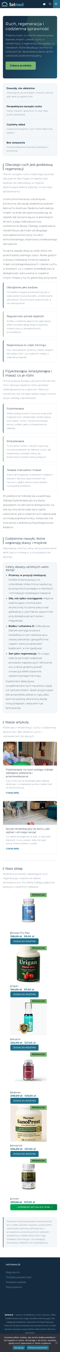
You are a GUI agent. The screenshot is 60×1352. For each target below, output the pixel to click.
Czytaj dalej (12, 792)
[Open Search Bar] (50, 4)
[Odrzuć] (56, 1342)
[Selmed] (12, 4)
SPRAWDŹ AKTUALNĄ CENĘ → (35, 1207)
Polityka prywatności (19, 1277)
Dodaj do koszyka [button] (24, 941)
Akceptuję (19, 1347)
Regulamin (13, 1272)
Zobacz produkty (20, 65)
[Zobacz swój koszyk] (44, 4)
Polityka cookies (16, 1282)
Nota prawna (14, 1287)
